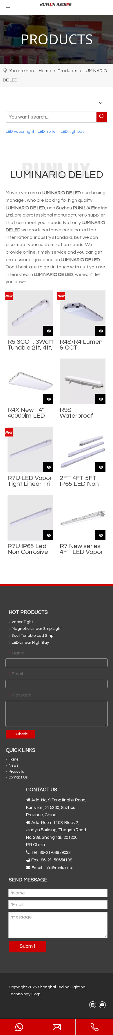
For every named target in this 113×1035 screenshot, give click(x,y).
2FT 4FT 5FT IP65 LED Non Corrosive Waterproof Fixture (79, 481)
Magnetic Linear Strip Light (37, 629)
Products (16, 772)
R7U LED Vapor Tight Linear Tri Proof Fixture (30, 481)
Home (14, 759)
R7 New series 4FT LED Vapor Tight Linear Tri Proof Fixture (81, 549)
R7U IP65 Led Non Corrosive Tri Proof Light (28, 549)
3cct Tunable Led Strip (32, 636)
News (13, 765)
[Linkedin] (92, 1004)
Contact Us (18, 777)
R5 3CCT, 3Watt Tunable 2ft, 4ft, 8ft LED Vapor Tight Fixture (30, 345)
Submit (21, 734)
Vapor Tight (22, 622)
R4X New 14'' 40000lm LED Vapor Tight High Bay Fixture (26, 413)
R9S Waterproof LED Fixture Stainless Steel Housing (81, 413)
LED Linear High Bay (30, 643)
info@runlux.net (59, 868)
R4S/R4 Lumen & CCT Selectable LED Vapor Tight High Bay (82, 345)
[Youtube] (102, 1004)
